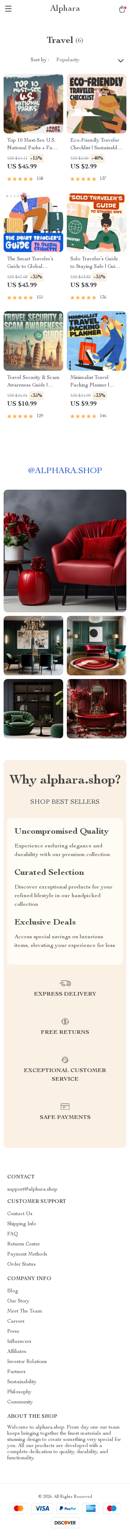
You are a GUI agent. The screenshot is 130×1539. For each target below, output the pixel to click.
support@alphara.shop (32, 1189)
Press (13, 1331)
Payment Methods (27, 1254)
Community (20, 1402)
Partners (16, 1372)
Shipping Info (21, 1224)
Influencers (19, 1341)
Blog (12, 1291)
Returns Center (23, 1244)
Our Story (18, 1301)
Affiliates (16, 1351)
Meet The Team (24, 1311)
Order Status (21, 1264)
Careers (16, 1321)
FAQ (12, 1234)
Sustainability (21, 1382)
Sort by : (40, 60)
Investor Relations (27, 1361)
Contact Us (19, 1214)
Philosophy (19, 1392)
